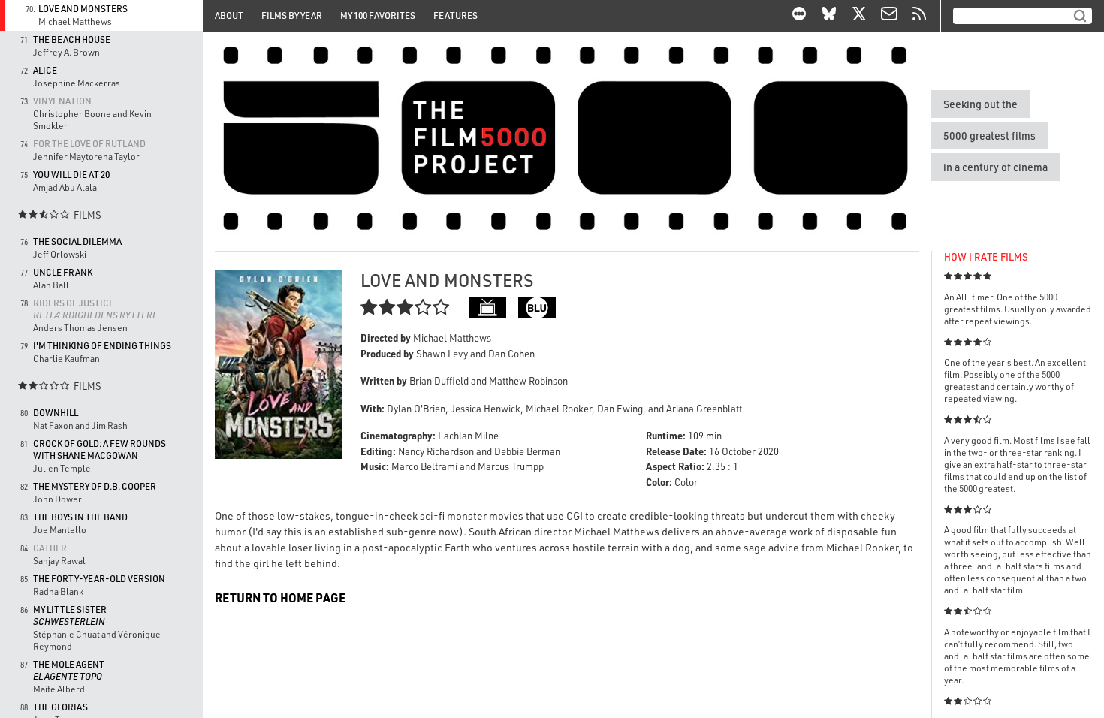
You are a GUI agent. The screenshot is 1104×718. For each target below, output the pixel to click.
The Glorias (60, 707)
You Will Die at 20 (71, 174)
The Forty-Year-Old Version (99, 578)
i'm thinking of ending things (102, 345)
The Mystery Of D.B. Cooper (94, 486)
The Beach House (71, 39)
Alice (45, 70)
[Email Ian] (889, 16)
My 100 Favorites (377, 15)
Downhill (55, 412)
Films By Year (291, 15)
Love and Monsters (83, 8)
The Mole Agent (68, 670)
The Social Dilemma (77, 241)
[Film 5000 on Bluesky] (829, 16)
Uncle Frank (62, 272)
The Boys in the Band (80, 517)
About (229, 15)
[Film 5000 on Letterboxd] (799, 16)
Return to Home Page (280, 597)
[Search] (1080, 16)
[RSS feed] (919, 16)
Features (455, 15)
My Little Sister (70, 615)
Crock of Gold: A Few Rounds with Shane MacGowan (99, 449)
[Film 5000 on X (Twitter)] (859, 16)
